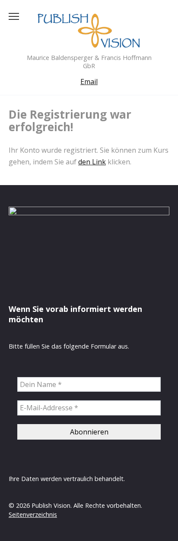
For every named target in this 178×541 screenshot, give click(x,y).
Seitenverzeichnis (33, 514)
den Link (92, 162)
